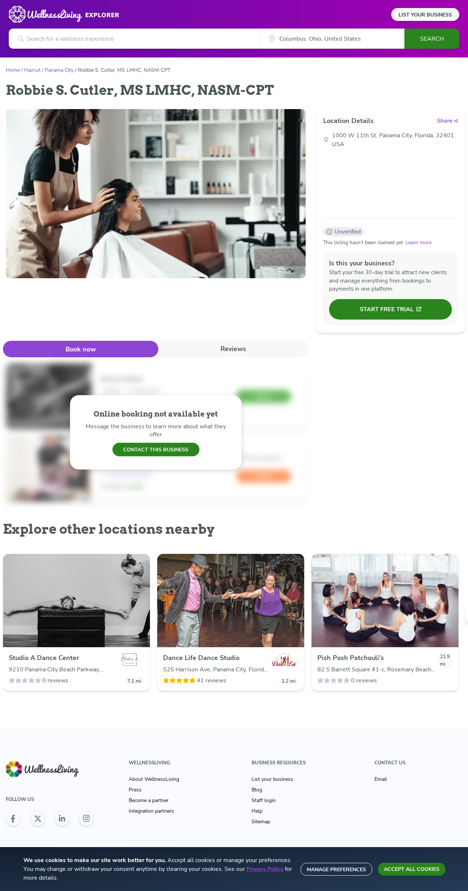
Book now (80, 349)
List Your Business (425, 14)
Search (432, 39)
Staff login (264, 800)
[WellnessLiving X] (37, 818)
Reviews (233, 348)
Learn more (418, 242)
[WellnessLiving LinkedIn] (61, 818)
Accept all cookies (411, 869)
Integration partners (151, 811)
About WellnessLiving (154, 779)
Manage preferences (336, 869)
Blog (257, 789)
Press (135, 789)
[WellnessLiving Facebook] (13, 818)
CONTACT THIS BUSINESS (155, 449)
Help (257, 811)
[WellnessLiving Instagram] (86, 818)
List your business (272, 779)
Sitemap (261, 821)
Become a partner (149, 800)
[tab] (80, 349)
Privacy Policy (264, 869)
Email (380, 779)
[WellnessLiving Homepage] (50, 769)
